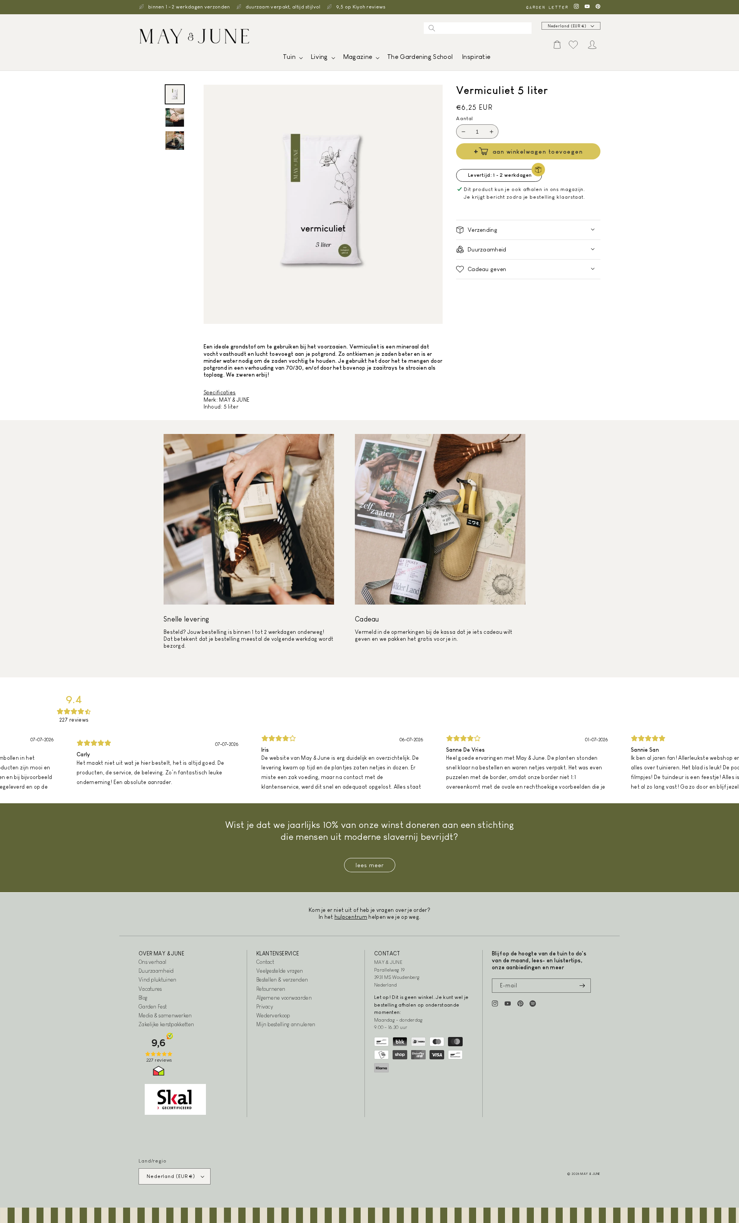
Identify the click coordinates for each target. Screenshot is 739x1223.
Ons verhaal (152, 962)
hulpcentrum (350, 917)
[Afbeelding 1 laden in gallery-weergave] (174, 94)
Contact (265, 962)
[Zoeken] (431, 28)
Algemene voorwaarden (284, 998)
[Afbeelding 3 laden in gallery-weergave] (174, 140)
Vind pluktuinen (158, 980)
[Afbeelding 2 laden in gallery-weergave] (174, 117)
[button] (292, 58)
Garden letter (547, 7)
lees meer (370, 865)
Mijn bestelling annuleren (286, 1024)
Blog (143, 998)
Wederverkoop (273, 1015)
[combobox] (478, 28)
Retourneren (270, 989)
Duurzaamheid (156, 971)
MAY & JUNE (590, 1174)
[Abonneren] (581, 985)
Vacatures (150, 989)
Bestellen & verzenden (282, 980)
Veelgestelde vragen (279, 971)
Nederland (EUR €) (567, 26)
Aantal (464, 118)
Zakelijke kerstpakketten (166, 1024)
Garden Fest (153, 1007)
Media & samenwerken (165, 1015)
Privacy (264, 1007)
